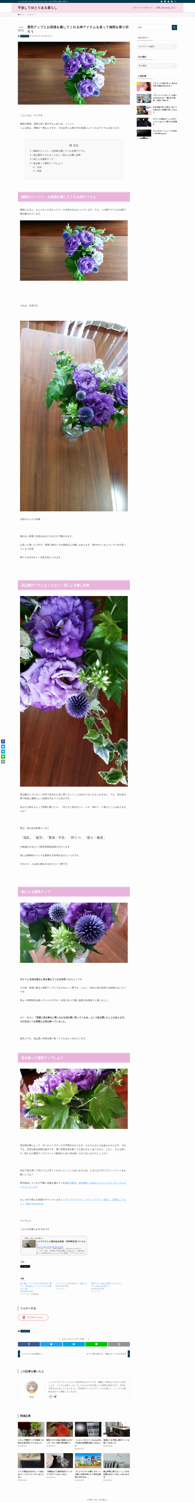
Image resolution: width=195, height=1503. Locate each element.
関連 (39, 171)
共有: (39, 167)
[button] (29, 1344)
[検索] (175, 1)
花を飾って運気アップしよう (48, 163)
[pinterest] (165, 1)
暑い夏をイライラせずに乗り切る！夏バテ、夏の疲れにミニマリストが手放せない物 (36, 1286)
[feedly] (168, 1)
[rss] (172, 1)
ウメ (31, 1397)
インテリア (24, 36)
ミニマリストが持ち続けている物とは (71, 1283)
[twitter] (161, 1)
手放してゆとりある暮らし (37, 7)
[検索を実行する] (174, 27)
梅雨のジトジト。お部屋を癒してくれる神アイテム (59, 151)
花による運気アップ (43, 159)
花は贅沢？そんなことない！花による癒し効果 (57, 155)
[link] (50, 1396)
